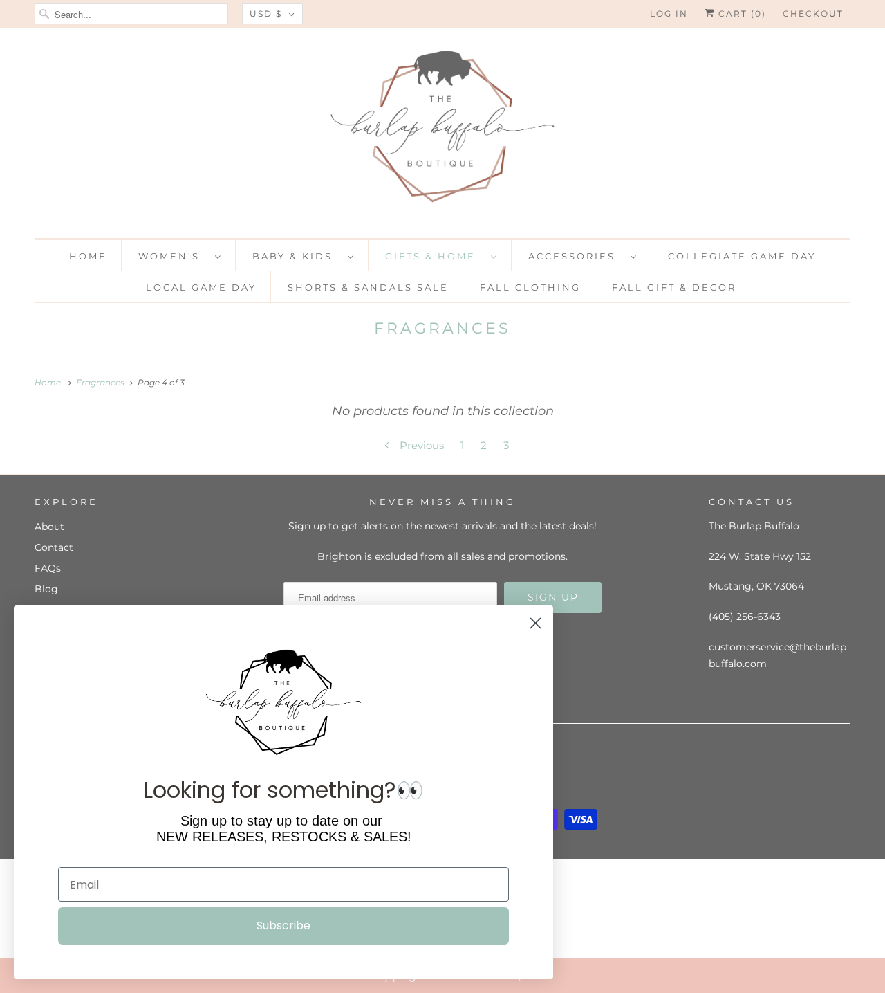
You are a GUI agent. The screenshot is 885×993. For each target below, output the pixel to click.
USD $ (266, 13)
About (49, 526)
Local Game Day (201, 287)
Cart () (740, 13)
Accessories (576, 256)
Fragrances (442, 328)
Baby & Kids (296, 256)
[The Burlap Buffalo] (442, 131)
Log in (669, 13)
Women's (173, 256)
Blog (46, 589)
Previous (420, 445)
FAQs (48, 568)
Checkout (813, 13)
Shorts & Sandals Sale (368, 287)
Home (88, 256)
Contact (54, 547)
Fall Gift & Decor (674, 287)
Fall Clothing (530, 287)
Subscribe (283, 925)
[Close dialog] (871, 975)
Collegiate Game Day (742, 256)
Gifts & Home (434, 256)
